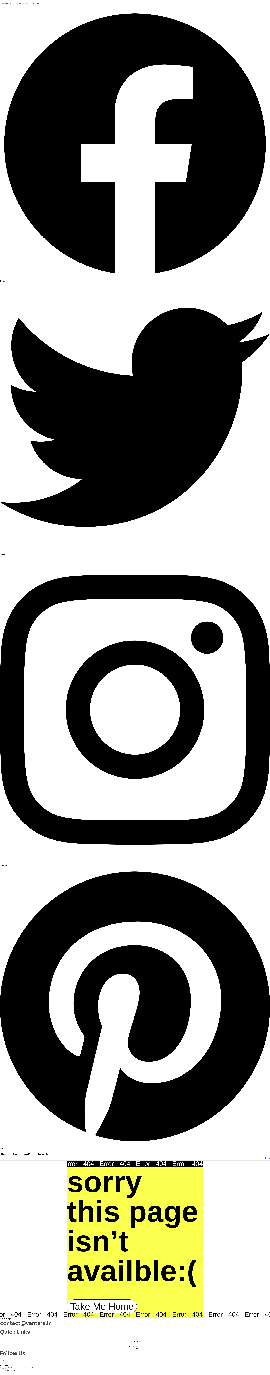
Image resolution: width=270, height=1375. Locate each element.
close (13, 1370)
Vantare (16, 1368)
